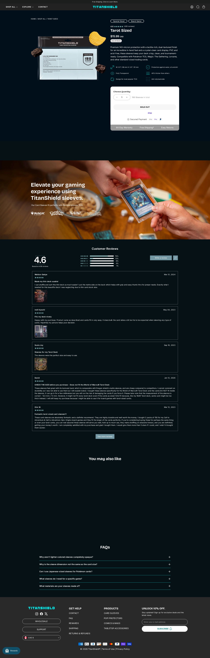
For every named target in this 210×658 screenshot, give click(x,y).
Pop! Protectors (113, 618)
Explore (27, 7)
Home (33, 19)
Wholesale (41, 621)
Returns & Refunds (79, 633)
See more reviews (105, 436)
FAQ (71, 618)
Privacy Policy (123, 649)
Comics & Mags (112, 623)
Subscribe (163, 628)
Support (41, 629)
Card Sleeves (111, 613)
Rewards (74, 623)
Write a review (161, 258)
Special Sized (119, 21)
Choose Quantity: (122, 91)
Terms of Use (108, 649)
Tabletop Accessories (116, 628)
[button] (175, 257)
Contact (43, 7)
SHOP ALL (42, 19)
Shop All (11, 7)
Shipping (73, 628)
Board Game (136, 21)
